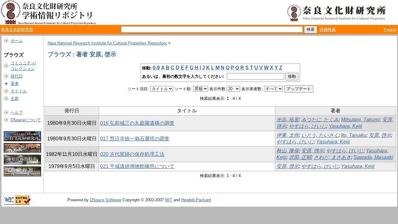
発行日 (17, 76)
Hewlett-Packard (196, 200)
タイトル (19, 91)
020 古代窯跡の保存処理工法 (132, 154)
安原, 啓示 (380, 135)
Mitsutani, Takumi (360, 119)
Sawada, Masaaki (373, 157)
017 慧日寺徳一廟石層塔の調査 (134, 138)
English (390, 29)
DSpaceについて (26, 120)
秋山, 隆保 (287, 150)
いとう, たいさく (320, 135)
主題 (15, 98)
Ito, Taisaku (353, 135)
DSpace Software (105, 200)
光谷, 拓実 (287, 119)
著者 (15, 83)
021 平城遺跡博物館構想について (137, 166)
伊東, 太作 (287, 135)
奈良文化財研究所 (17, 29)
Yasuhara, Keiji (345, 126)
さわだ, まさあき (332, 157)
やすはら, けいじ (307, 126)
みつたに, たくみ (320, 119)
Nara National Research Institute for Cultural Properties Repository (107, 43)
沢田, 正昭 (300, 157)
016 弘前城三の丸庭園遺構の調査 (137, 123)
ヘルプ (17, 112)
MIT (168, 200)
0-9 (156, 67)
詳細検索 (328, 29)
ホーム (17, 40)
